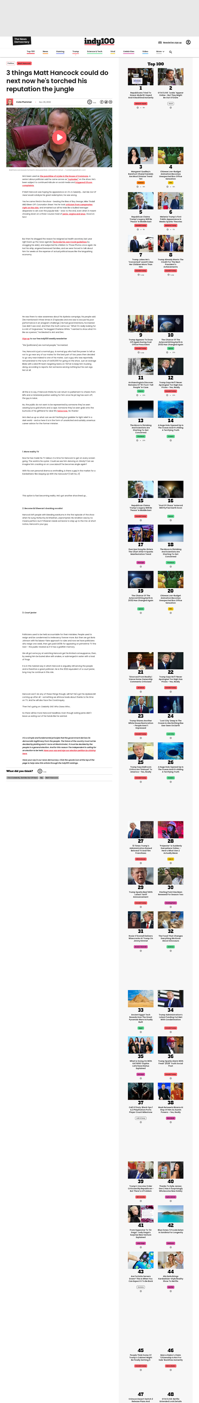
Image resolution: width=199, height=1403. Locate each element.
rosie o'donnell (140, 947)
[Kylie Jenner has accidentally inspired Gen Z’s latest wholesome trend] (170, 1169)
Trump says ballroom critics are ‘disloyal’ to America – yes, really (140, 769)
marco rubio (170, 1366)
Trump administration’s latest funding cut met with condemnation (170, 1017)
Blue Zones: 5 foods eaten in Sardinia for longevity (170, 1231)
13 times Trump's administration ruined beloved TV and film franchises (141, 849)
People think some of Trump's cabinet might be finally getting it (140, 1357)
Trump (75, 51)
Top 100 (31, 51)
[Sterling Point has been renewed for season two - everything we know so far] (170, 875)
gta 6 (171, 104)
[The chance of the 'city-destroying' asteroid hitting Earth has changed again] (170, 323)
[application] (59, 137)
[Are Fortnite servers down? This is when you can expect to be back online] (141, 1259)
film (170, 183)
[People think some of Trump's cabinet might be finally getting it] (141, 1338)
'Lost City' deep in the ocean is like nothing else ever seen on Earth (170, 723)
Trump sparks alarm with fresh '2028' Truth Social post (170, 1063)
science (171, 947)
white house (140, 859)
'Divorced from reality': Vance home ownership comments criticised (141, 679)
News (45, 51)
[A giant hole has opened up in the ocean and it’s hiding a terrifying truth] (170, 408)
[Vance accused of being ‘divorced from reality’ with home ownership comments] (141, 660)
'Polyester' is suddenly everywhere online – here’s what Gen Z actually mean (171, 849)
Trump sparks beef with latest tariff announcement (141, 894)
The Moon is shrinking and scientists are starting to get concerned (140, 429)
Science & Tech (94, 51)
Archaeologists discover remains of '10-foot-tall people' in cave (140, 385)
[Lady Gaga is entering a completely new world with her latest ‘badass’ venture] (141, 1213)
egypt (141, 1028)
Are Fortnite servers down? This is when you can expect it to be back (141, 1278)
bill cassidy (141, 1197)
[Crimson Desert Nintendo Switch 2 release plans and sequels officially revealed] (141, 1382)
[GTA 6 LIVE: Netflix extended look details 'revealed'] (170, 1382)
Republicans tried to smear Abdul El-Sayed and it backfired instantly (140, 95)
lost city (170, 734)
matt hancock (24, 63)
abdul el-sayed (140, 104)
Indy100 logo (99, 42)
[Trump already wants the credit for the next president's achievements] (170, 243)
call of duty (140, 1118)
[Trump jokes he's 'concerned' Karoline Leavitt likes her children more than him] (141, 243)
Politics (11, 63)
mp (41, 778)
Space (170, 348)
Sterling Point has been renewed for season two (170, 893)
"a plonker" (73, 179)
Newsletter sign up (172, 42)
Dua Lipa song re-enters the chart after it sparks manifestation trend (140, 551)
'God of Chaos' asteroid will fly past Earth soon (171, 506)
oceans (171, 436)
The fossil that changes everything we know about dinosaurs (171, 938)
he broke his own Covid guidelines (70, 242)
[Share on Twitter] (106, 102)
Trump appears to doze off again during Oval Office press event (141, 342)
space (170, 516)
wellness (170, 1243)
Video (145, 51)
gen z (171, 859)
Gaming (60, 51)
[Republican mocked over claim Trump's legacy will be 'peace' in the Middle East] (141, 200)
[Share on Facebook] (102, 102)
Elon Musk (170, 1118)
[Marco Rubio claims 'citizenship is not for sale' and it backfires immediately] (170, 1338)
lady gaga (141, 1243)
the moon (140, 436)
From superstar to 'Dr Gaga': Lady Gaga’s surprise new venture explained (141, 1234)
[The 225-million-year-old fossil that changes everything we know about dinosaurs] (170, 919)
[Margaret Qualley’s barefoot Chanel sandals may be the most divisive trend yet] (141, 155)
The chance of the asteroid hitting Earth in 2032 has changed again (170, 342)
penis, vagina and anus (74, 214)
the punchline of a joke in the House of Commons (64, 176)
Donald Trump (170, 391)
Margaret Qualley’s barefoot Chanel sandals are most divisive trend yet (140, 175)
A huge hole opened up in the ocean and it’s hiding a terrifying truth (170, 427)
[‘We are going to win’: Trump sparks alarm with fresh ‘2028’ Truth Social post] (170, 1044)
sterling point (171, 903)
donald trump (141, 225)
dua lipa (141, 563)
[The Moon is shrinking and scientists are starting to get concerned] (141, 408)
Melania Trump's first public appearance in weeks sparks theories (170, 219)
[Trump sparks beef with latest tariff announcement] (141, 875)
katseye (141, 1074)
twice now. (62, 411)
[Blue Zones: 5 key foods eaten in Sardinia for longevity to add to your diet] (170, 1213)
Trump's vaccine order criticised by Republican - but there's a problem (141, 1188)
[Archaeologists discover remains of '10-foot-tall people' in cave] (141, 366)
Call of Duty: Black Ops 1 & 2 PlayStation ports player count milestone (141, 1109)
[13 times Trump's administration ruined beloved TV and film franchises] (141, 829)
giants (140, 391)
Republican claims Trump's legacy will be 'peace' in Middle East (141, 219)
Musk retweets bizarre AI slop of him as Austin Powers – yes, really (170, 1109)
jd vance (140, 688)
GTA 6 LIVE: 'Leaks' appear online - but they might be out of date (170, 95)
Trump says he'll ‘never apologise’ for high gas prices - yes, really (170, 385)
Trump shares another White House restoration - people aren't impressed (140, 724)
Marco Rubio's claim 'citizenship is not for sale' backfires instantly (171, 1357)
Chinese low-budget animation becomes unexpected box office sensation (170, 175)
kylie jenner (170, 1197)
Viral (112, 51)
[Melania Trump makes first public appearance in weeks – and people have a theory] (170, 200)
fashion (141, 183)
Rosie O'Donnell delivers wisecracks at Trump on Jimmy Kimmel (141, 938)
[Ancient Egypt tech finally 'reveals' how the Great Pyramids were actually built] (141, 998)
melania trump (170, 225)
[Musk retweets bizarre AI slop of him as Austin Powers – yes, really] (170, 1090)
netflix (170, 1287)
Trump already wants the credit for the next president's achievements (170, 263)
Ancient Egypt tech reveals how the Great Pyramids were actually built (141, 1018)
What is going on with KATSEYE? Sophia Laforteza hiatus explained (141, 1065)
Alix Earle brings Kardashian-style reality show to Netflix (170, 1278)
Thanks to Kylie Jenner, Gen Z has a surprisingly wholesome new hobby (171, 1188)
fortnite (141, 1287)
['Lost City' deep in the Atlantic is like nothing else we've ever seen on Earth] (170, 704)
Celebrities (128, 51)
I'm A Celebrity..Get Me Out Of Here (22, 778)
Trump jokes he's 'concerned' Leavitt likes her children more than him (140, 263)
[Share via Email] (110, 102)
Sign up (26, 338)
